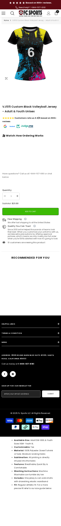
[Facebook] (5, 374)
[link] (16, 306)
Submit (51, 394)
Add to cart (30, 211)
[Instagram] (13, 374)
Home (6, 20)
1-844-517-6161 (38, 7)
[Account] (48, 13)
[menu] (3, 13)
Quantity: (7, 190)
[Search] (12, 13)
